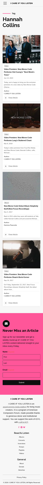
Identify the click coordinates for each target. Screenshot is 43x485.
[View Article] (21, 68)
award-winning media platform (14, 407)
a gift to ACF (23, 422)
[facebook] (19, 427)
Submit (21, 382)
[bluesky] (24, 427)
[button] (5, 3)
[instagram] (21, 427)
